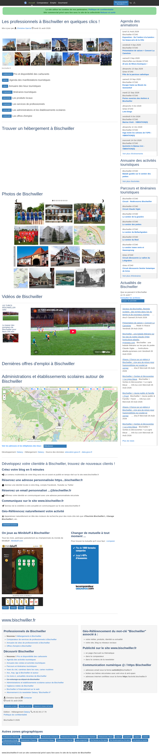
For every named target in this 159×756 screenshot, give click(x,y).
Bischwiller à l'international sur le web (23, 689)
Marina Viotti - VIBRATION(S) (135, 122)
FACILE (5, 608)
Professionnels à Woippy (46, 740)
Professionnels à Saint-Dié (65, 740)
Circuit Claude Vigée (131, 209)
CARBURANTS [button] (7, 74)
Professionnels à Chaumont (50, 736)
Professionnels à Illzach (105, 736)
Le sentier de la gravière (133, 217)
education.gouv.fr (72, 452)
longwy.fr (137, 736)
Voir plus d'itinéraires (131, 276)
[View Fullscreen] (4, 391)
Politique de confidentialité (100, 9)
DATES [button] (5, 80)
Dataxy (20, 452)
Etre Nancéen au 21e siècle (99, 740)
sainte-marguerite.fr (81, 740)
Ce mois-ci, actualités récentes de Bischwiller (26, 676)
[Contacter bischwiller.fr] (134, 3)
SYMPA (21, 608)
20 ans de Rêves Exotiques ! (134, 64)
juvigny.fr (118, 736)
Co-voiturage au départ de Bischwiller (23, 679)
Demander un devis (10, 706)
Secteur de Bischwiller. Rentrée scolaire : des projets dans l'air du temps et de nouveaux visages (137, 312)
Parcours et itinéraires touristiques (22, 666)
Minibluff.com (17, 541)
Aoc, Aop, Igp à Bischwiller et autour (22, 673)
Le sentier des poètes (131, 224)
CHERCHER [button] (6, 116)
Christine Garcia (24, 28)
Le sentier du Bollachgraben (134, 232)
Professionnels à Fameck (68, 736)
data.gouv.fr (87, 452)
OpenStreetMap (98, 441)
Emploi (53, 3)
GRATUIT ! (30, 608)
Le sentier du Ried (130, 240)
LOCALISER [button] (6, 110)
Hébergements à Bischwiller (29, 636)
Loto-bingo (127, 112)
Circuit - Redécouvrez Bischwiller (137, 201)
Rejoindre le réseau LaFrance (43, 706)
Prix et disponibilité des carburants (32, 656)
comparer (110, 541)
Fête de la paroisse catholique (135, 74)
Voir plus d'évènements (132, 154)
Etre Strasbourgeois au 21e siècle (120, 740)
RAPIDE (13, 608)
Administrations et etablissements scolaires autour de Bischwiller (35, 682)
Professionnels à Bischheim (11, 736)
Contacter (27, 698)
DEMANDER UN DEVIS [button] (10, 525)
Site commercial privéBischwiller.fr (121, 3)
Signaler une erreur (25, 706)
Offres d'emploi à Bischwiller (19, 646)
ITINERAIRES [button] (7, 92)
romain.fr (145, 736)
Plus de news (128, 441)
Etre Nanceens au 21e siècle (11, 743)
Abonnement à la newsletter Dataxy (29, 692)
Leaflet (91, 441)
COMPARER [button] (6, 104)
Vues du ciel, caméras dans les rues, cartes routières (30, 669)
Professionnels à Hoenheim (87, 736)
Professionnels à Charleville (31, 736)
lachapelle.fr (127, 736)
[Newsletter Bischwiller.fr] (130, 3)
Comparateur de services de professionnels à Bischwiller (32, 639)
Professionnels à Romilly (10, 740)
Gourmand (62, 3)
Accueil (32, 3)
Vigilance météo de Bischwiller (20, 686)
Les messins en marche (140, 740)
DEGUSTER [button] (6, 98)
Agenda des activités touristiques (21, 660)
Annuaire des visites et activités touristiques (26, 663)
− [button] (4, 398)
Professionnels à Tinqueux (28, 740)
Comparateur (42, 3)
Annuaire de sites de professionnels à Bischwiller (28, 643)
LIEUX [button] (5, 86)
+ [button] (4, 396)
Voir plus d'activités (130, 181)
